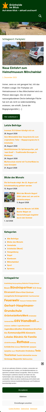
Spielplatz (33, 347)
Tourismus (10, 355)
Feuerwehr (11, 300)
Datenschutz (25, 409)
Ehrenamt (9, 292)
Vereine (34, 355)
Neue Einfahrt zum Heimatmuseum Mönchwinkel (21, 70)
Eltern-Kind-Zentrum (25, 292)
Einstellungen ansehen (23, 403)
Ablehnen (23, 397)
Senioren (24, 346)
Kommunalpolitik (16, 332)
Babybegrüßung (17, 283)
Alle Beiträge (13, 238)
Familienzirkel (34, 296)
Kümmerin (30, 332)
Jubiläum (14, 326)
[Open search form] (40, 15)
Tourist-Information (24, 355)
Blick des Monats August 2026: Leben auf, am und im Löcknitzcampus (28, 196)
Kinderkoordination (32, 329)
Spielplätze (8, 351)
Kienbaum (11, 258)
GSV (17, 321)
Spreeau (10, 268)
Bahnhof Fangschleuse (30, 283)
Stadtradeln (20, 351)
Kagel (9, 255)
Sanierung (33, 343)
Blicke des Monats (15, 242)
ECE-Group (37, 288)
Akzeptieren (23, 390)
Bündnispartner (21, 288)
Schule (17, 347)
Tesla (38, 350)
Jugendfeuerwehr (23, 326)
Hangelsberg (12, 252)
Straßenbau (30, 351)
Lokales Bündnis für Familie (20, 337)
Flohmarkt (23, 301)
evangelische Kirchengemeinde (16, 296)
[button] (42, 364)
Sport (9, 265)
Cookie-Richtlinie (14, 409)
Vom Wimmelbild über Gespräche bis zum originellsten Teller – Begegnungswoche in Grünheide (21, 140)
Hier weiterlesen (10, 117)
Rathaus (23, 342)
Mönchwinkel (13, 262)
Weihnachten (27, 359)
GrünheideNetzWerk (16, 315)
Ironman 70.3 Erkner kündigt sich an (19, 130)
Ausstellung (8, 283)
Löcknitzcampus (10, 343)
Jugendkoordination (13, 329)
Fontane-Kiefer (31, 301)
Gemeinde (11, 245)
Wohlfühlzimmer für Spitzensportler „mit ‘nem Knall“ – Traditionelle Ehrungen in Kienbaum (21, 152)
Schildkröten (9, 347)
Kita (5, 333)
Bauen (7, 288)
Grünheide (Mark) (15, 248)
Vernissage (8, 359)
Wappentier (17, 359)
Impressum (33, 409)
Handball (28, 321)
